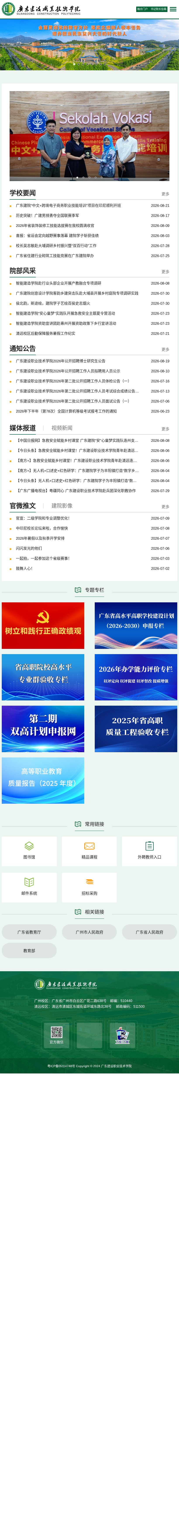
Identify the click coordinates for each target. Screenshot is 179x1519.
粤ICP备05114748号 (61, 1066)
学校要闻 (23, 193)
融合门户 (142, 9)
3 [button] (89, 177)
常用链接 (94, 824)
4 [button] (95, 177)
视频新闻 (62, 428)
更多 (165, 194)
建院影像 (62, 506)
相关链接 (94, 912)
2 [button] (83, 177)
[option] (89, 136)
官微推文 (23, 505)
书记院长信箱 (158, 9)
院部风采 (23, 270)
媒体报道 (23, 428)
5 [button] (102, 177)
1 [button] (77, 177)
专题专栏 (94, 590)
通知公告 (23, 348)
